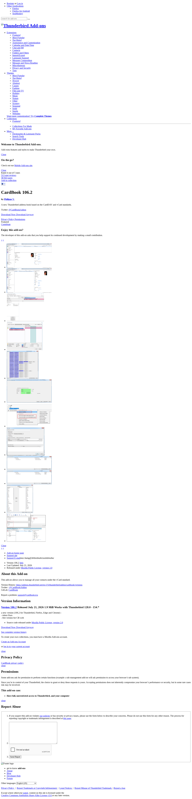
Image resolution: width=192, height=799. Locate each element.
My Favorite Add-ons (21, 129)
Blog (9, 773)
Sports (15, 111)
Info (21, 563)
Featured (16, 35)
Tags (14, 70)
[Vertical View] (29, 292)
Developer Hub (19, 139)
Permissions (20, 219)
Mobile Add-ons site (23, 165)
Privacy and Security (21, 68)
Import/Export (18, 55)
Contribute (6, 224)
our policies (45, 716)
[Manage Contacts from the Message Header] (29, 426)
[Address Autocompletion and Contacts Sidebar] (25, 321)
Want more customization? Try (29, 116)
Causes (15, 86)
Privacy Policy (8, 219)
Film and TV (18, 91)
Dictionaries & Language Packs (26, 134)
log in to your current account (17, 646)
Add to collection (8, 180)
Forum (10, 778)
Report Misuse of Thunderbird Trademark (93, 788)
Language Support (20, 58)
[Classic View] (29, 267)
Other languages (8, 783)
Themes (10, 73)
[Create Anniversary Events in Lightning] (29, 483)
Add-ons (37, 25)
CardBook (13, 590)
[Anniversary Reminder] (29, 469)
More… (10, 131)
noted (25, 793)
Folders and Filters (20, 53)
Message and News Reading (25, 63)
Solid (14, 108)
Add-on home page (15, 553)
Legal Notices (65, 788)
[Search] (29, 19)
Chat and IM (18, 48)
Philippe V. (9, 199)
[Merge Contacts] (29, 402)
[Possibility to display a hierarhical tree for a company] (26, 541)
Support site (12, 555)
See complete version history (14, 632)
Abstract (16, 83)
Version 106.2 (9, 607)
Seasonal (16, 106)
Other (14, 101)
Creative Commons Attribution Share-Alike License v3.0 (26, 795)
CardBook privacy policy (12, 663)
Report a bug (119, 788)
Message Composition (22, 60)
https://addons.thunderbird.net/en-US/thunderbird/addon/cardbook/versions (49, 585)
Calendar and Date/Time (23, 45)
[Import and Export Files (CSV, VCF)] (20, 512)
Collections (12, 118)
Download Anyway (25, 214)
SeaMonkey (17, 13)
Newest (15, 80)
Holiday (16, 93)
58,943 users (6, 178)
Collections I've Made (22, 126)
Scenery (16, 103)
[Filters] (25, 455)
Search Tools (18, 136)
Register (10, 3)
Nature (15, 98)
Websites (16, 113)
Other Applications (15, 6)
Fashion (15, 88)
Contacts (16, 50)
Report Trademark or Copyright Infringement (37, 788)
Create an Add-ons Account (13, 641)
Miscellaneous (18, 65)
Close (3, 154)
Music (15, 96)
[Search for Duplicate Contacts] (23, 378)
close (3, 651)
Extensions (11, 32)
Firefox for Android (21, 11)
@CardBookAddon (17, 210)
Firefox (15, 8)
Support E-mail (13, 558)
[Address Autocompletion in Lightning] (24, 349)
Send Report (15, 757)
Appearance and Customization (26, 42)
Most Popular (18, 37)
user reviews (8, 175)
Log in (20, 3)
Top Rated (17, 40)
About (9, 771)
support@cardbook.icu (28, 595)
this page (67, 718)
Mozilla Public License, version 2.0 (36, 568)
